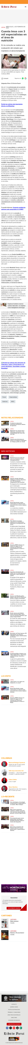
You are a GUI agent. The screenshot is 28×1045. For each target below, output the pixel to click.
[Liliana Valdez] (4, 780)
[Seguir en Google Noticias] (25, 78)
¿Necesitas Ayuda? (14, 1024)
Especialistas (13, 397)
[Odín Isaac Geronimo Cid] (4, 772)
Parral (4, 397)
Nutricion (4, 401)
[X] (10, 1028)
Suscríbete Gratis (14, 908)
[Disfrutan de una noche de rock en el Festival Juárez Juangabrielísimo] (5, 464)
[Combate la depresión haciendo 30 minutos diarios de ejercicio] (5, 423)
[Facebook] (7, 1028)
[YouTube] (14, 1028)
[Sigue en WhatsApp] (22, 78)
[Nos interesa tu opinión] (14, 998)
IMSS (12, 401)
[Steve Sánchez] (4, 789)
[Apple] (17, 1028)
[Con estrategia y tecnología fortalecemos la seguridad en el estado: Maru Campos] (5, 802)
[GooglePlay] (21, 1028)
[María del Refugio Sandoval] (4, 764)
